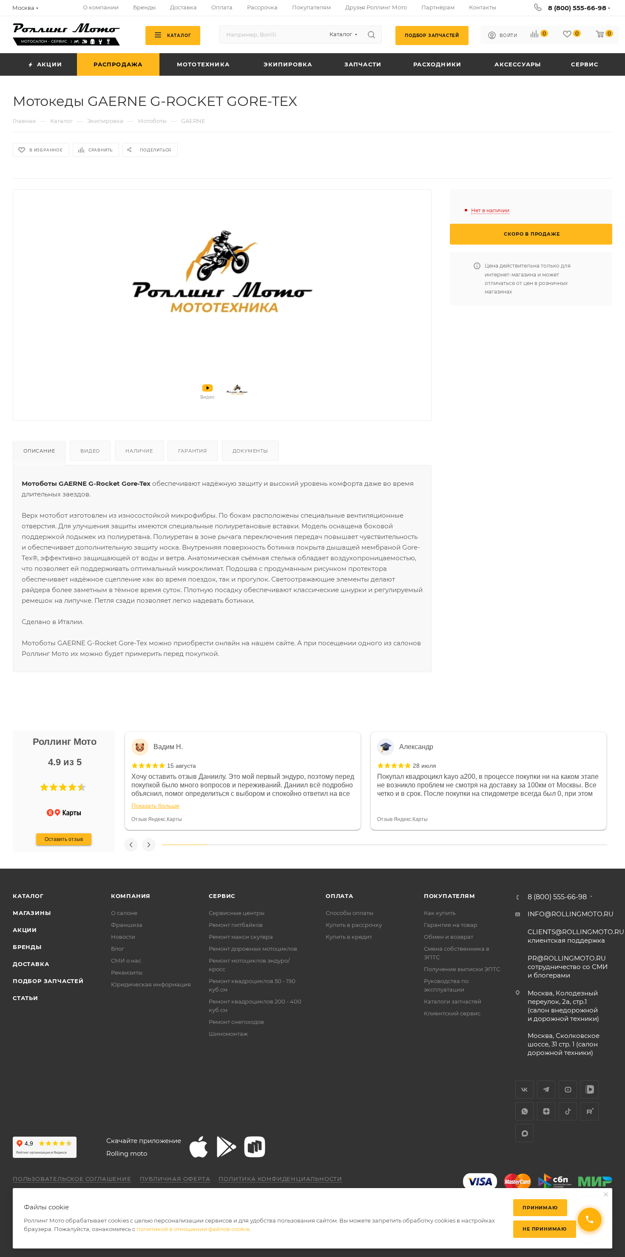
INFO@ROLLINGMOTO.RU (571, 914)
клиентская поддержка (576, 936)
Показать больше (155, 805)
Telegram (546, 1089)
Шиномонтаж (228, 1033)
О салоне (124, 912)
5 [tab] (362, 844)
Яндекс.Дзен (546, 1111)
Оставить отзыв (64, 839)
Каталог (28, 895)
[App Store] (198, 1146)
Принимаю (540, 1208)
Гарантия (192, 451)
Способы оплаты (349, 912)
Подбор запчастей (48, 981)
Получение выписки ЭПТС (462, 969)
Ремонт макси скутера (241, 936)
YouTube (568, 1089)
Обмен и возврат (448, 936)
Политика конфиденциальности (280, 1178)
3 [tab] (273, 844)
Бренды (27, 946)
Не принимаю (545, 1229)
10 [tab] (584, 844)
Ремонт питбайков (236, 924)
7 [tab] (451, 844)
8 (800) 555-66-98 (577, 8)
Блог (117, 948)
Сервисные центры (236, 912)
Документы (250, 451)
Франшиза (126, 924)
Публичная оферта (175, 1178)
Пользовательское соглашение (72, 1178)
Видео (90, 451)
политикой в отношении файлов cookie (193, 1229)
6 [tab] (406, 844)
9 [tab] (540, 844)
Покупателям (449, 895)
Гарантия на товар (450, 924)
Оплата (339, 895)
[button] (44, 787)
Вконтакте (524, 1089)
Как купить (439, 912)
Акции (25, 929)
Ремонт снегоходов (236, 1021)
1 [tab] (184, 844)
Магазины (32, 912)
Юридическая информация (151, 984)
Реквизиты (126, 972)
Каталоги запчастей (452, 1001)
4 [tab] (317, 844)
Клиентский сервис (452, 1013)
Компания (131, 895)
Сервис (222, 895)
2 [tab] (229, 844)
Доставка (31, 964)
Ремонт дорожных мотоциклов (253, 948)
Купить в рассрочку (354, 924)
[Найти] (371, 34)
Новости (123, 936)
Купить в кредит (349, 936)
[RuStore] (254, 1146)
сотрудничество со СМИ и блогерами (568, 966)
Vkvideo (589, 1089)
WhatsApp (524, 1111)
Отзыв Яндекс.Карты (156, 819)
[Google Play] (226, 1146)
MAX (524, 1133)
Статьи (25, 998)
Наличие (139, 451)
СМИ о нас (126, 960)
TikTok (568, 1111)
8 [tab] (496, 844)
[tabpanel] (243, 781)
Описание (39, 451)
